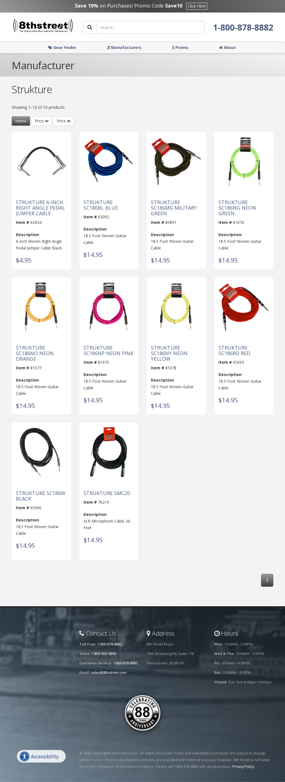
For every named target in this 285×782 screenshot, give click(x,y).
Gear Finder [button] (64, 47)
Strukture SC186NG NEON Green (237, 208)
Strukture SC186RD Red (234, 350)
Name (20, 120)
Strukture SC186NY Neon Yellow (169, 353)
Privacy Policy (243, 766)
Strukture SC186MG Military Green (174, 208)
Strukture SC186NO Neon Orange (35, 353)
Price (40, 120)
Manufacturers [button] (125, 47)
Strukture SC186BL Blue (100, 205)
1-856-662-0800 (103, 653)
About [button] (229, 47)
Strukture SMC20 (106, 493)
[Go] (90, 27)
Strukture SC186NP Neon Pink (108, 350)
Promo (181, 47)
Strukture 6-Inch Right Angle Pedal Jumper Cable (40, 208)
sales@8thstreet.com (108, 672)
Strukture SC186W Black (40, 496)
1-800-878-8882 (243, 27)
